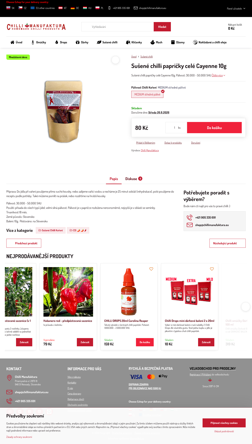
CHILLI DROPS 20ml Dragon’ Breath (214, 321)
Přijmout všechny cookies (224, 422)
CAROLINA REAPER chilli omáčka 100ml (96, 321)
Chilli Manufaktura (150, 150)
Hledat (162, 27)
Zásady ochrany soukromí (19, 436)
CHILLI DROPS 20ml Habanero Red (153, 321)
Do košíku (214, 127)
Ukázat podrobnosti (224, 431)
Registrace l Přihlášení (200, 374)
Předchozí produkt (26, 243)
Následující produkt (225, 243)
